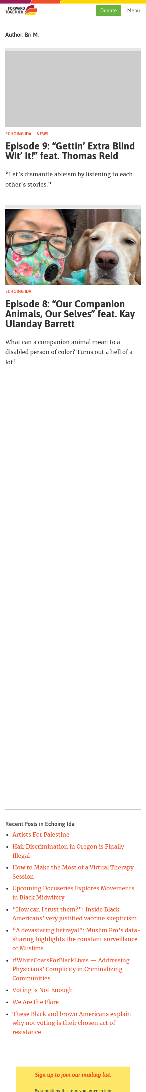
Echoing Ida (18, 133)
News (42, 133)
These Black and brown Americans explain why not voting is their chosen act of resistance (71, 1022)
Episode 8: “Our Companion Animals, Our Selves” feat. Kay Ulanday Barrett (70, 313)
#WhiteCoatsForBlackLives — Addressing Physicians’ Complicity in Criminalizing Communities (71, 969)
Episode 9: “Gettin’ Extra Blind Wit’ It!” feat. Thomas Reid (70, 150)
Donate (108, 10)
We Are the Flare (35, 1001)
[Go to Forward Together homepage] (21, 13)
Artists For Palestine (40, 834)
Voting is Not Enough (42, 989)
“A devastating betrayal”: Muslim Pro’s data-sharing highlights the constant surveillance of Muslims (76, 939)
